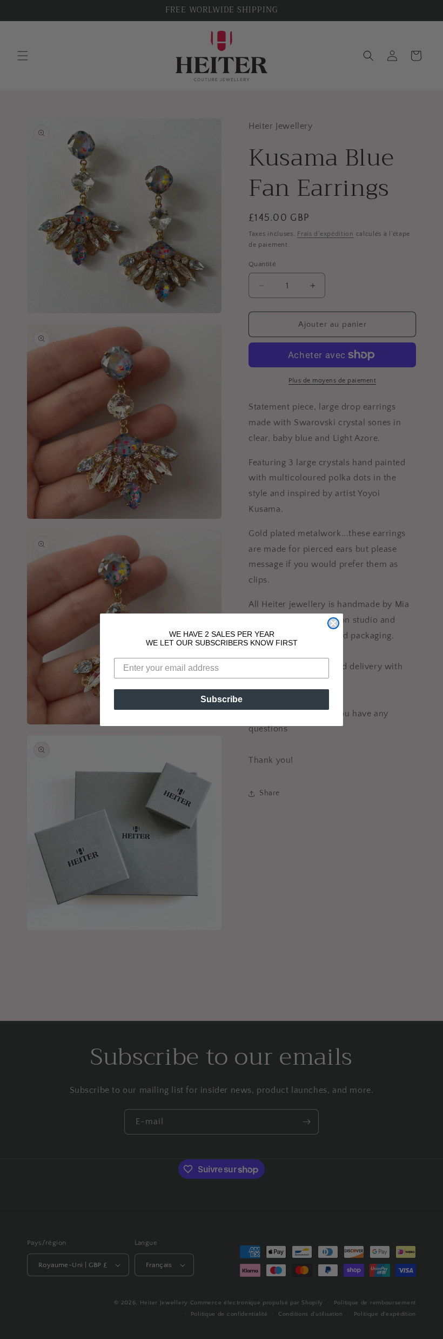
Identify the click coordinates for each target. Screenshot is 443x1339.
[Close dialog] (333, 623)
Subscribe (221, 699)
